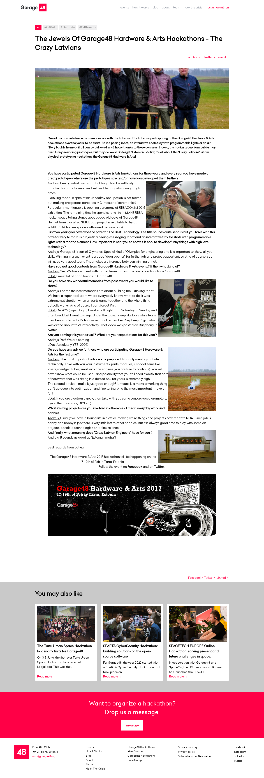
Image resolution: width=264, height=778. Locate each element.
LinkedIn (222, 57)
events (124, 7)
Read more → (46, 676)
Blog (155, 7)
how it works (140, 7)
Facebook (193, 57)
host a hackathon (217, 7)
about (166, 7)
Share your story (188, 747)
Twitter (208, 57)
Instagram (239, 752)
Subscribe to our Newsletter (194, 756)
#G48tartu (68, 27)
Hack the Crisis (193, 7)
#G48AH (50, 27)
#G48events (87, 27)
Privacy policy (186, 752)
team (176, 7)
